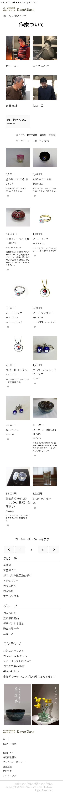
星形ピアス (12, 430)
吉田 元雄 (11, 105)
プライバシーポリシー (14, 761)
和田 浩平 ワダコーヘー (17, 121)
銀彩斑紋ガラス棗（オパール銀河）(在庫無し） (18, 502)
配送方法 (7, 766)
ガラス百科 (9, 586)
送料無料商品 (11, 618)
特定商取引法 (9, 757)
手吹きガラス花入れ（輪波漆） (17, 241)
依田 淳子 (12, 66)
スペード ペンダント (18, 370)
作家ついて (20, 16)
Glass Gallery (11, 671)
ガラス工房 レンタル (15, 656)
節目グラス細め (42, 498)
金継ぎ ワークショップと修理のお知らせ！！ (29, 676)
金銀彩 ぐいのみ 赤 (17, 179)
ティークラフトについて (17, 661)
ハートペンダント (43, 313)
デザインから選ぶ (13, 623)
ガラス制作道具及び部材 (17, 575)
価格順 (43, 134)
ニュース (8, 634)
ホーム (7, 16)
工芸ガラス (9, 570)
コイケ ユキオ (41, 66)
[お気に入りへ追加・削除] (8, 196)
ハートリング (40, 239)
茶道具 (7, 565)
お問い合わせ (9, 743)
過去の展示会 (11, 628)
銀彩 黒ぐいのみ (42, 179)
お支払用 (8, 591)
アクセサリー (11, 580)
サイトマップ (9, 775)
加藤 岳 (38, 105)
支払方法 (7, 771)
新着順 (52, 134)
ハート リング (14, 313)
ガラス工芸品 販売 (14, 666)
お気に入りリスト (13, 651)
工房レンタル (11, 596)
